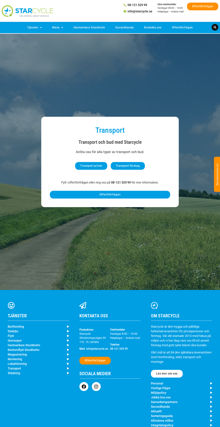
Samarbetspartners (164, 402)
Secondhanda (124, 27)
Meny (56, 27)
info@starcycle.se (97, 348)
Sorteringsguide (162, 416)
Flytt (11, 336)
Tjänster (32, 27)
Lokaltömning (17, 364)
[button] (215, 27)
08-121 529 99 (119, 348)
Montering (15, 359)
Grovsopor (15, 340)
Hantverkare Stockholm (89, 27)
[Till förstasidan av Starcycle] (27, 11)
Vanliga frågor (160, 388)
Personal (157, 383)
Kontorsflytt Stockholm (23, 350)
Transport (14, 368)
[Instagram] (96, 386)
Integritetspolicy (162, 425)
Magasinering (17, 354)
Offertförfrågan (182, 27)
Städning (14, 373)
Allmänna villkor (162, 420)
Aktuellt (156, 411)
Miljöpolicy (158, 392)
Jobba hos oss (161, 397)
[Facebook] (83, 386)
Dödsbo (13, 331)
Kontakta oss (152, 27)
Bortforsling (16, 326)
